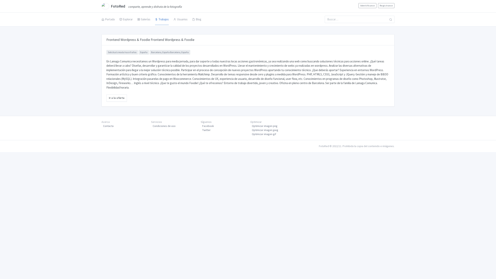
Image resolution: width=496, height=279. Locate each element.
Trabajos (163, 19)
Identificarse (367, 5)
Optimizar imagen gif (264, 134)
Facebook (208, 126)
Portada (110, 19)
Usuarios (182, 19)
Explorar (128, 19)
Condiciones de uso (164, 126)
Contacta (108, 126)
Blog (198, 19)
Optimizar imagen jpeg (265, 130)
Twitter (206, 130)
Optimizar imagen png (264, 126)
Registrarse (386, 5)
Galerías (145, 19)
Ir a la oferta (116, 98)
